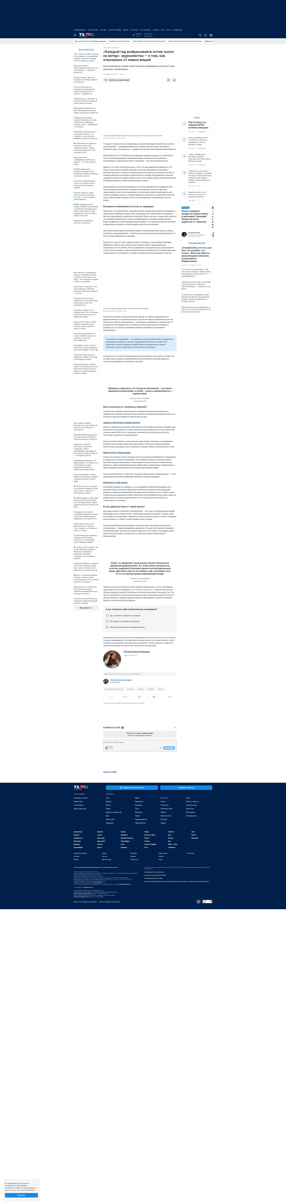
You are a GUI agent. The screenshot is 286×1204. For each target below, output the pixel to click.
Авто (108, 798)
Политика (164, 805)
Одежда (151, 689)
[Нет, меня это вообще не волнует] (107, 621)
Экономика (190, 812)
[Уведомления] (205, 35)
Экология (130, 689)
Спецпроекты (191, 816)
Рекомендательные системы (153, 878)
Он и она (164, 798)
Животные (110, 819)
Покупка (161, 689)
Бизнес (109, 802)
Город (108, 809)
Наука (137, 816)
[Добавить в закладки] (168, 80)
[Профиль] (211, 35)
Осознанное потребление (114, 689)
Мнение (141, 689)
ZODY (163, 30)
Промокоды (177, 30)
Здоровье (110, 823)
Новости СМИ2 (110, 772)
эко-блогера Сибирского (142, 589)
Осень (163, 802)
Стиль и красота (192, 802)
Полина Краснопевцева (121, 680)
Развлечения (166, 816)
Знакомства (93, 30)
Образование (140, 823)
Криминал (139, 802)
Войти (111, 749)
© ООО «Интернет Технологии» (109, 902)
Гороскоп (134, 30)
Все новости (86, 49)
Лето (137, 809)
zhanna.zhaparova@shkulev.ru (83, 893)
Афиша (125, 30)
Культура (138, 805)
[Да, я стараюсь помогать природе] (107, 615)
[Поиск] (200, 35)
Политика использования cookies (155, 875)
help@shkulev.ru (88, 887)
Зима (137, 798)
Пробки (156, 30)
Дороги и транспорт (114, 812)
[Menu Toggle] (75, 35)
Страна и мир (191, 805)
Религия (164, 819)
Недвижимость (80, 30)
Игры (168, 30)
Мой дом (138, 812)
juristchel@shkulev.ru (125, 884)
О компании (78, 805)
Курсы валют (145, 30)
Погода (103, 30)
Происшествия (166, 809)
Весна (108, 805)
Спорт (188, 798)
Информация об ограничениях (154, 872)
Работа (163, 812)
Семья (163, 823)
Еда (107, 816)
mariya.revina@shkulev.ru (81, 897)
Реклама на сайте (81, 798)
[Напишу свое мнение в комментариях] (107, 627)
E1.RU (118, 155)
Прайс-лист (78, 802)
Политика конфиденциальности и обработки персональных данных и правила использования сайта (176, 881)
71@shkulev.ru (97, 882)
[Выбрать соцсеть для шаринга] (174, 80)
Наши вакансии (80, 809)
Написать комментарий (119, 80)
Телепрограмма (114, 30)
